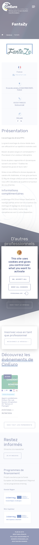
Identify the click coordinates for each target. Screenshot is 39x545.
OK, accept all (19, 279)
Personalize (17, 293)
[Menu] (34, 7)
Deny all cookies (19, 287)
